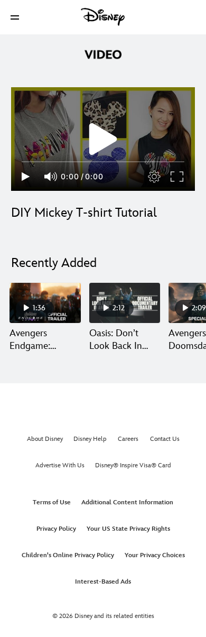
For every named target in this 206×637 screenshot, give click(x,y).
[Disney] (103, 17)
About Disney (45, 439)
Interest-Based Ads (103, 582)
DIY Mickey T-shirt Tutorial (84, 212)
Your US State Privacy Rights (128, 529)
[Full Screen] (177, 176)
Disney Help (90, 439)
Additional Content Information (127, 502)
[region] (103, 139)
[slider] (103, 162)
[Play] (26, 176)
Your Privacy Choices (155, 555)
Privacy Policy (56, 529)
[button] (15, 17)
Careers (128, 439)
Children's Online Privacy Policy (68, 555)
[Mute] (51, 176)
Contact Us (165, 439)
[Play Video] (103, 139)
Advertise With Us (60, 465)
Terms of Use (52, 502)
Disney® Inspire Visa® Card (133, 465)
